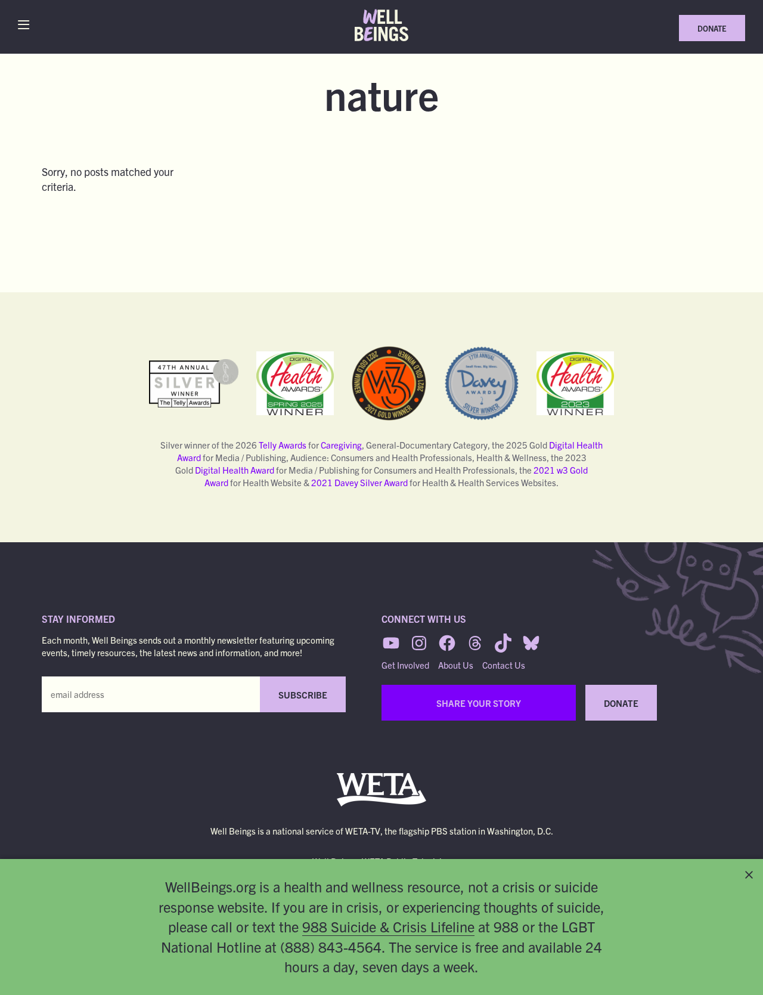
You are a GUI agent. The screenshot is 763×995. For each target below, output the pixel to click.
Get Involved (405, 664)
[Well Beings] (381, 25)
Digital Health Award (234, 469)
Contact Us (503, 664)
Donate (712, 28)
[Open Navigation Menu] (26, 25)
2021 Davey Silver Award (359, 482)
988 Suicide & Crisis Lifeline (388, 926)
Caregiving (341, 444)
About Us (455, 664)
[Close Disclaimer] (749, 875)
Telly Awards (282, 444)
